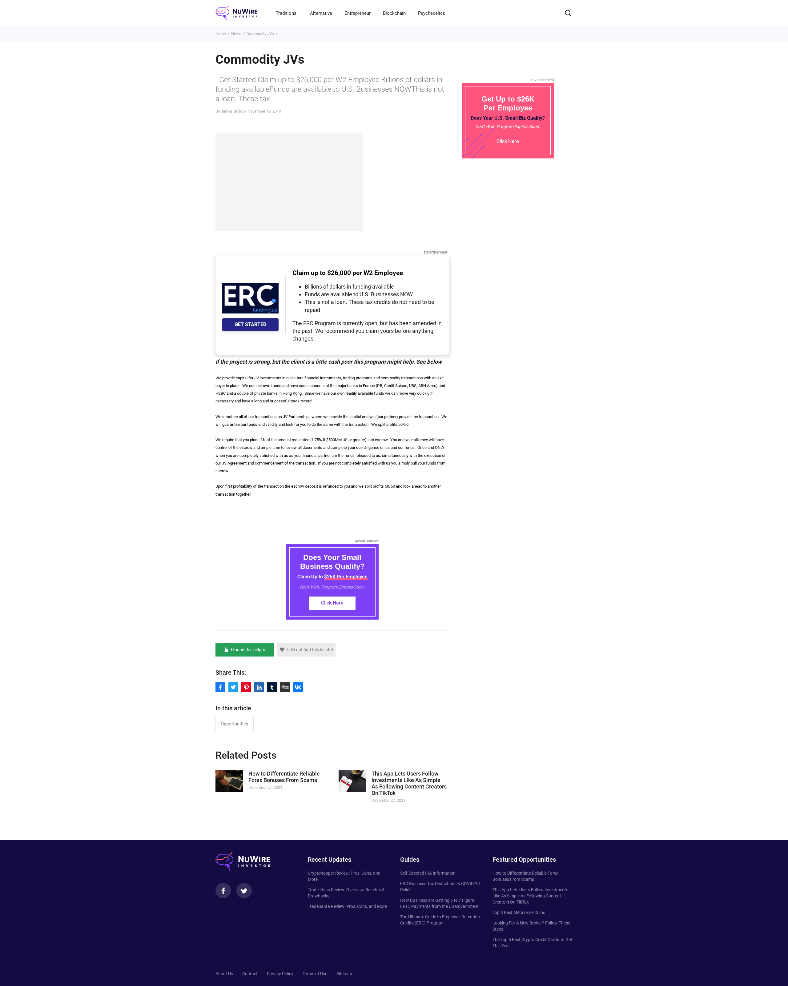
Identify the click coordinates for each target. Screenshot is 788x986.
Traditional (287, 13)
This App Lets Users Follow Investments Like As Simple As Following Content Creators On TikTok (530, 895)
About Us (224, 973)
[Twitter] (244, 890)
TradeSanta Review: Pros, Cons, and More (347, 906)
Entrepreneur (357, 13)
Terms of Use (315, 973)
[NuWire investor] (236, 13)
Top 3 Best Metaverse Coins (518, 912)
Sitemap (344, 973)
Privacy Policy (280, 973)
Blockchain (394, 13)
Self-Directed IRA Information (428, 873)
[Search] (568, 13)
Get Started (250, 324)
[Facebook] (223, 890)
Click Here (332, 603)
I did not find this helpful (310, 649)
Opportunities (234, 724)
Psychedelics (431, 13)
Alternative (321, 13)
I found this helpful (248, 649)
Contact (250, 973)
